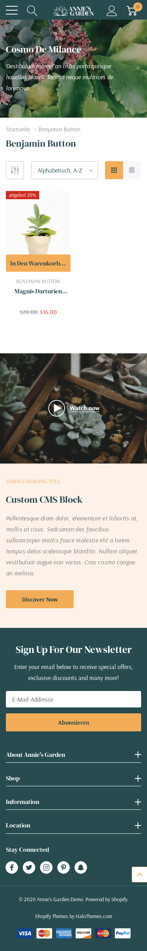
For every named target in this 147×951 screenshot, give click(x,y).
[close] (106, 918)
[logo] (73, 10)
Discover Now (40, 599)
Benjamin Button (38, 281)
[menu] (12, 10)
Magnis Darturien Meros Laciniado (38, 291)
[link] (38, 231)
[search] (32, 10)
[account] (112, 10)
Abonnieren (73, 722)
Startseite (18, 129)
